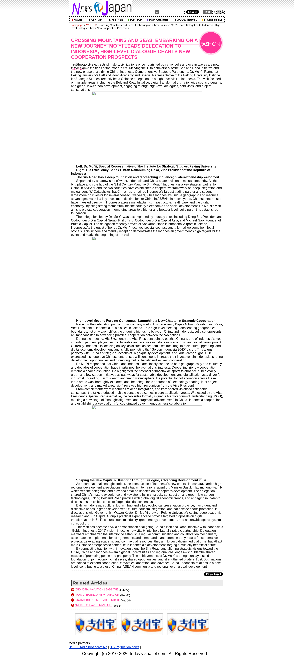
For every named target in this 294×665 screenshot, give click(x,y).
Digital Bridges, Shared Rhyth (97, 599)
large (223, 12)
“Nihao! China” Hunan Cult (93, 605)
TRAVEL (185, 20)
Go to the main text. (214, 7)
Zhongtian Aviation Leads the (97, 589)
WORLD (95, 20)
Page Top (213, 574)
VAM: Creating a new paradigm (97, 594)
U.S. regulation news (124, 647)
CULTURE (157, 20)
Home (77, 20)
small (214, 12)
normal (219, 12)
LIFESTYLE (135, 20)
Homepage (77, 25)
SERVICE (212, 20)
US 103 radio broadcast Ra (88, 647)
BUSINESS (115, 20)
